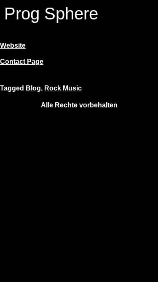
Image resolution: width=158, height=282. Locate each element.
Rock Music (63, 88)
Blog (33, 88)
